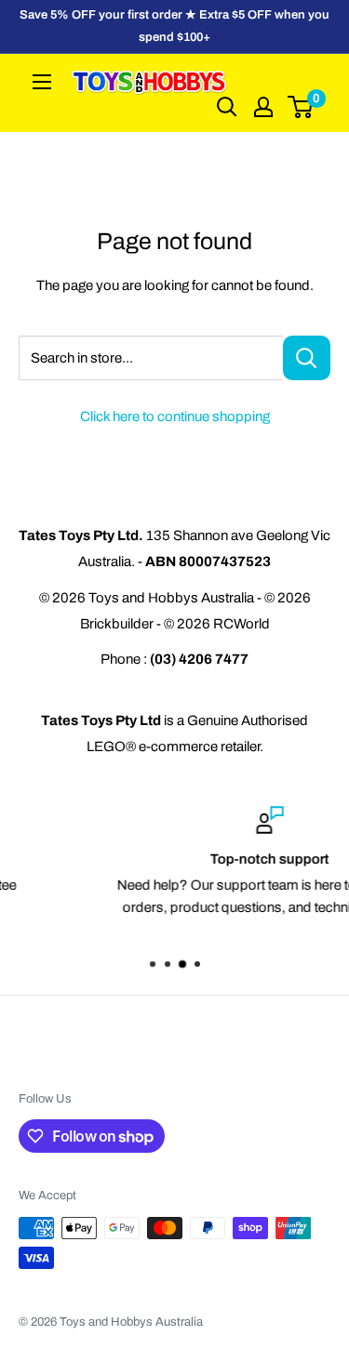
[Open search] (227, 107)
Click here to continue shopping (175, 416)
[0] (301, 107)
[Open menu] (42, 81)
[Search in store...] (306, 358)
